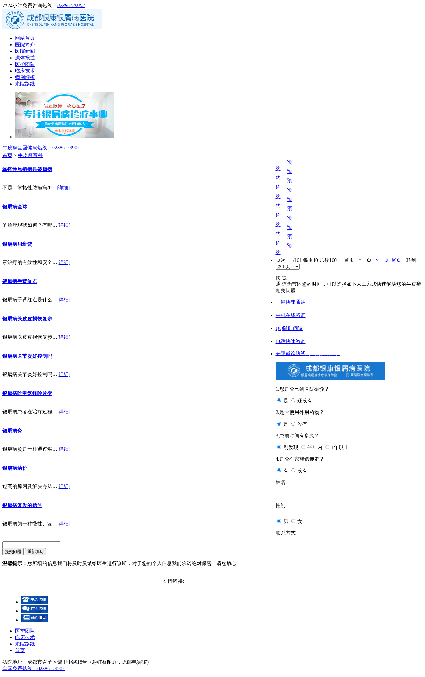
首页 (7, 155)
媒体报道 (25, 57)
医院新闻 (25, 51)
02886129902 (71, 5)
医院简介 (25, 44)
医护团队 (25, 64)
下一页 (381, 260)
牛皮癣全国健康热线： (41, 147)
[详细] (63, 187)
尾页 (396, 260)
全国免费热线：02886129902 (33, 668)
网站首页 (25, 38)
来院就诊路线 (308, 353)
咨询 (281, 162)
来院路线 (25, 83)
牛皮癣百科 (30, 155)
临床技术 (25, 70)
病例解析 (25, 77)
